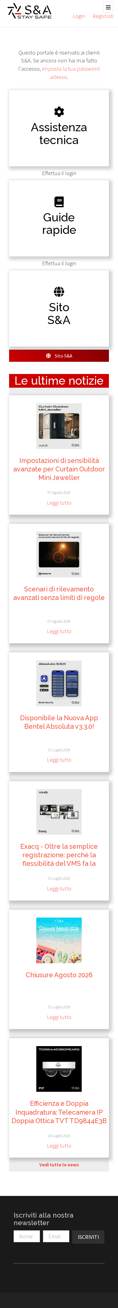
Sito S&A (63, 356)
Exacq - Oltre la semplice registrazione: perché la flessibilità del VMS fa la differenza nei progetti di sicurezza (59, 863)
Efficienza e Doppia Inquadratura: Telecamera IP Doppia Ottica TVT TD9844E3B (59, 1112)
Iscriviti (88, 1236)
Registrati (103, 15)
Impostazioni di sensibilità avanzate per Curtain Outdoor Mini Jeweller (59, 469)
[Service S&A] (29, 11)
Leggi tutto (59, 502)
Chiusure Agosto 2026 (59, 975)
